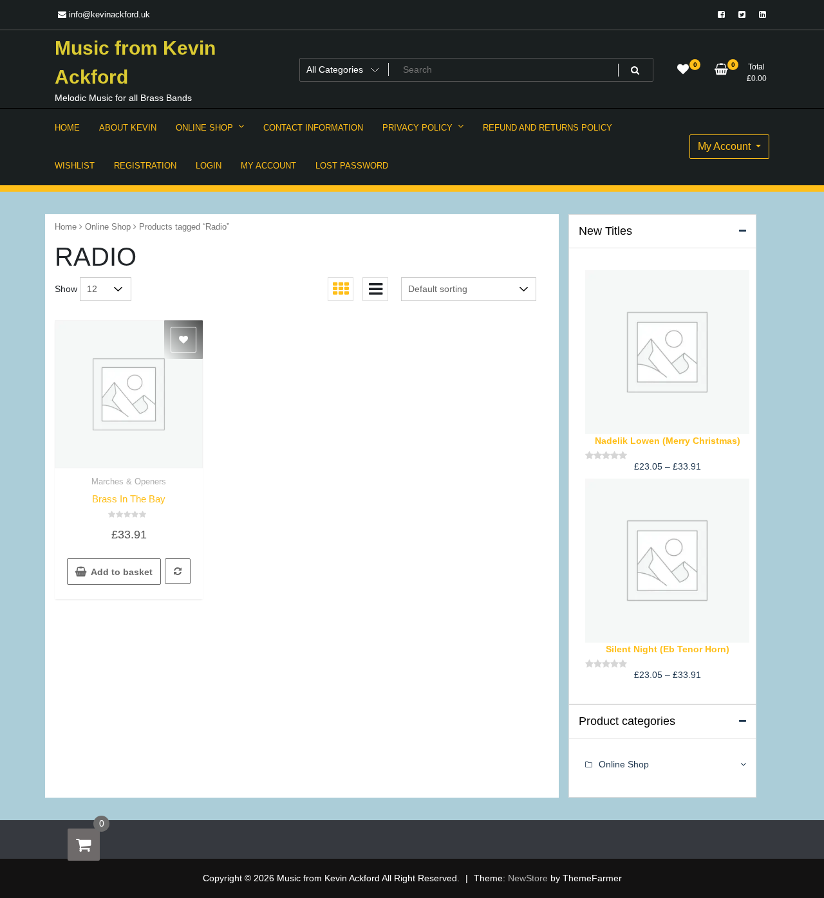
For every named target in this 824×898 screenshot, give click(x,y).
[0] (84, 845)
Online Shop (108, 227)
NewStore (528, 878)
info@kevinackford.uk (108, 14)
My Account (725, 146)
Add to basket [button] (122, 572)
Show (66, 289)
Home (66, 227)
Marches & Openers (128, 481)
